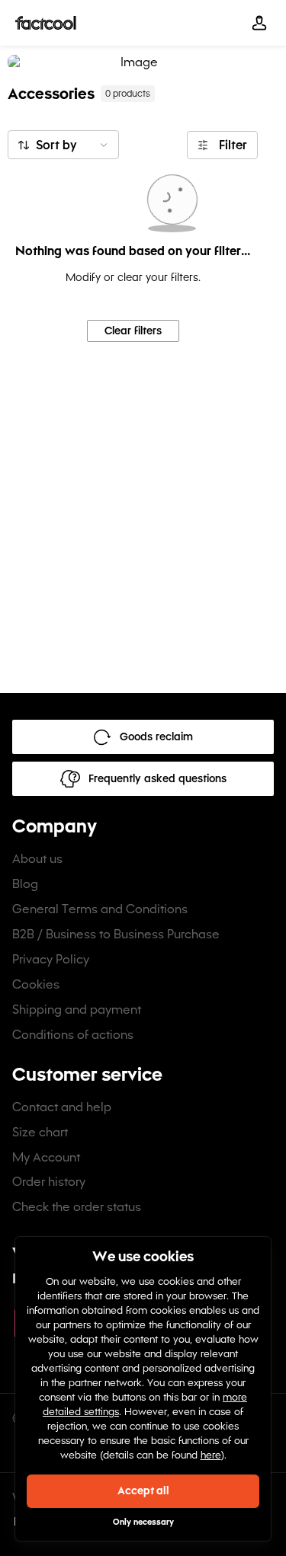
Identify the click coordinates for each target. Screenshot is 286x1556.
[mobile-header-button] (259, 22)
